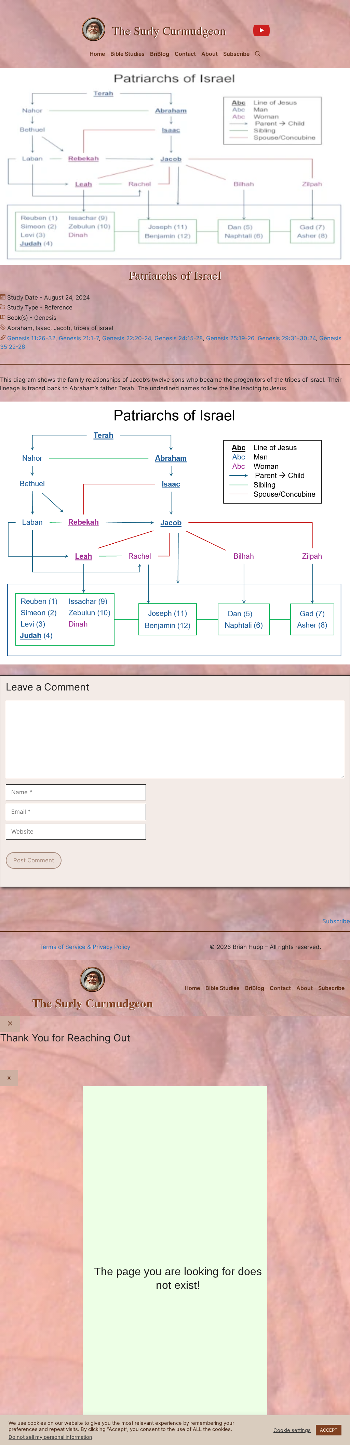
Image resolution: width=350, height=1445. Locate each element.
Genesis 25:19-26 (230, 338)
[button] (257, 53)
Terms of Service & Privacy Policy (84, 946)
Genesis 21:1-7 (79, 338)
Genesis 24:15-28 (178, 338)
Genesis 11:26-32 (31, 338)
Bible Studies (127, 53)
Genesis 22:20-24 (126, 338)
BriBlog (159, 53)
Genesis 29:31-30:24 (287, 338)
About (209, 53)
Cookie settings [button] (292, 1430)
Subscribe (236, 53)
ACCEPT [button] (328, 1430)
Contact (185, 53)
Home (97, 53)
